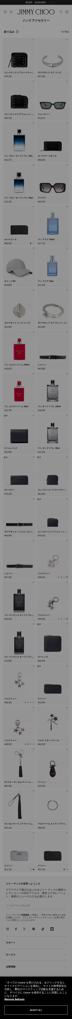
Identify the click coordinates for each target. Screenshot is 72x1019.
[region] (36, 998)
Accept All (36, 1010)
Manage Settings (14, 999)
